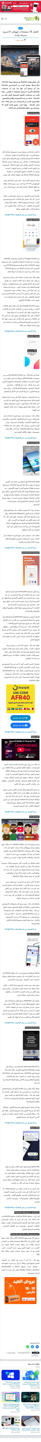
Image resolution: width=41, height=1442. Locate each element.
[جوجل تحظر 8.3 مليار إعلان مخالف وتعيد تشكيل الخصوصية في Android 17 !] (30, 1375)
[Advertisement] (20, 1323)
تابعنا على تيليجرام (19, 718)
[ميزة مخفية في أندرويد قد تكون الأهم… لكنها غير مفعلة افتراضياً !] (30, 1421)
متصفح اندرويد (35, 1355)
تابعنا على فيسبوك (19, 725)
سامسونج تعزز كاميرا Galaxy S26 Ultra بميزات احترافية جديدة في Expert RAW (31, 1406)
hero (22, 40)
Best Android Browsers (24, 1352)
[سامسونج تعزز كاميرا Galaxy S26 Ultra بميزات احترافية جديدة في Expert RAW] (30, 1397)
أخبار (20, 28)
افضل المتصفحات (11, 1352)
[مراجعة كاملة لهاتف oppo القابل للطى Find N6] (11, 1421)
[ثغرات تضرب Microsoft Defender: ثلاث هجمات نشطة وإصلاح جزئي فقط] (11, 1375)
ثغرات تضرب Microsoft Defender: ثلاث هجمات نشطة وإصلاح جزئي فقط (11, 1383)
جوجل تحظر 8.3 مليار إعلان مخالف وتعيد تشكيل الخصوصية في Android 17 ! (31, 1383)
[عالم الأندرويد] (32, 18)
